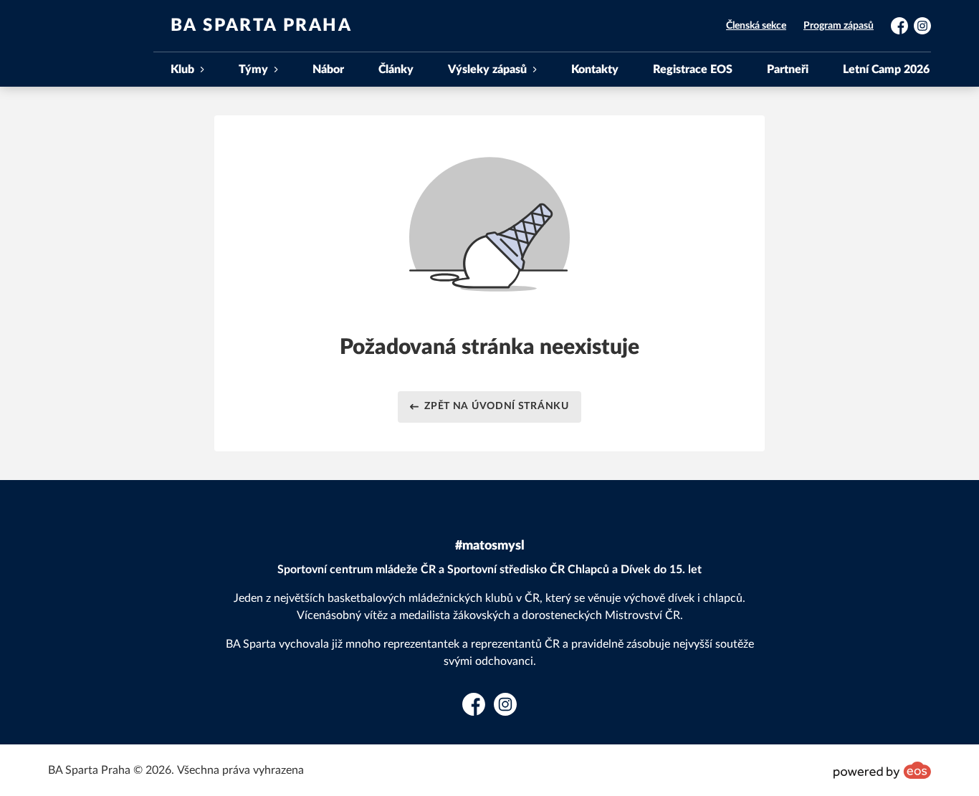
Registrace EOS (692, 69)
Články (396, 69)
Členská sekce (756, 26)
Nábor (328, 69)
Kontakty (595, 69)
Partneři (787, 69)
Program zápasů (838, 26)
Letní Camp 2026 (886, 69)
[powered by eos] (882, 770)
